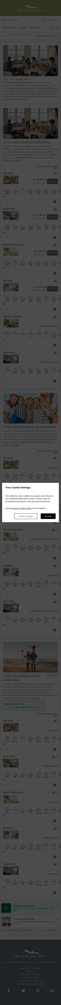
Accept (48, 516)
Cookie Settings (26, 516)
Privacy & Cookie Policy (21, 508)
